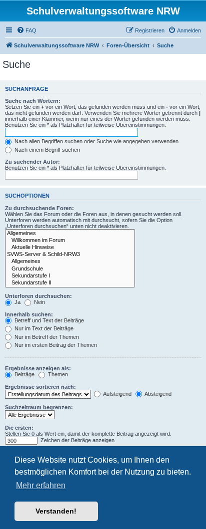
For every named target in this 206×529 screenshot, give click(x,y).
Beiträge (23, 374)
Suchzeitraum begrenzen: (39, 407)
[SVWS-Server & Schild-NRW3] (70, 254)
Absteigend (158, 394)
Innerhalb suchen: (29, 314)
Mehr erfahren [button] (41, 485)
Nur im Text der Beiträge (43, 328)
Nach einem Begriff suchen (46, 150)
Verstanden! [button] (56, 511)
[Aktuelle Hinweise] (70, 247)
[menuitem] (26, 30)
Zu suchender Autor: (32, 162)
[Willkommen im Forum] (70, 240)
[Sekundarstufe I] (70, 275)
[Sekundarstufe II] (70, 282)
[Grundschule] (70, 268)
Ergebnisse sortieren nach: (40, 387)
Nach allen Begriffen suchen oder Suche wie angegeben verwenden (95, 141)
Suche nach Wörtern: (32, 101)
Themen (57, 374)
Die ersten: (19, 428)
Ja (16, 302)
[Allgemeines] (70, 233)
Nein (38, 302)
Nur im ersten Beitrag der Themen (55, 345)
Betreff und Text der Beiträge (48, 320)
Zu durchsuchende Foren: (39, 208)
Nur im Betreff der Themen (46, 337)
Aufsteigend (117, 394)
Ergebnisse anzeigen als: (38, 368)
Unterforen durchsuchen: (38, 296)
